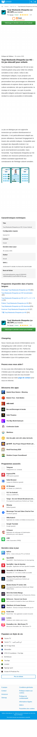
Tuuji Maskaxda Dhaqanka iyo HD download (15, 306)
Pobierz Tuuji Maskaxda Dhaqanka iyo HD (15, 303)
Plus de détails (18, 676)
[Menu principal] (35, 2)
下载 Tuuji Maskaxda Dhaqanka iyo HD (13, 312)
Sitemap (4, 697)
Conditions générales (26, 687)
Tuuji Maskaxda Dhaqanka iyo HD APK (20, 321)
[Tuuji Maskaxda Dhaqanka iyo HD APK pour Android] (3, 12)
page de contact (24, 378)
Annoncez (4, 694)
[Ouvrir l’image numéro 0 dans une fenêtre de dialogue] (15, 175)
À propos (4, 687)
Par (10, 15)
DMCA (21, 705)
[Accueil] (2, 6)
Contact (3, 691)
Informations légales (25, 701)
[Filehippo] (6, 2)
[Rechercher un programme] (31, 2)
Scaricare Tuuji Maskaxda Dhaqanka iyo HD (15, 309)
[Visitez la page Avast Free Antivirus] (18, 18)
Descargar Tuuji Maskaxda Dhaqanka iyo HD (15, 290)
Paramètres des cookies (27, 708)
